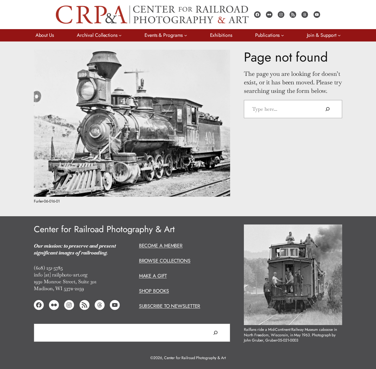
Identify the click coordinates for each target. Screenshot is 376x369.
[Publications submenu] (282, 35)
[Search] (327, 109)
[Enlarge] (223, 57)
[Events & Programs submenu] (185, 35)
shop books (154, 291)
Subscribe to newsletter (169, 306)
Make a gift (153, 275)
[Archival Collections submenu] (120, 35)
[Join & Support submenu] (339, 35)
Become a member (161, 245)
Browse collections (164, 260)
